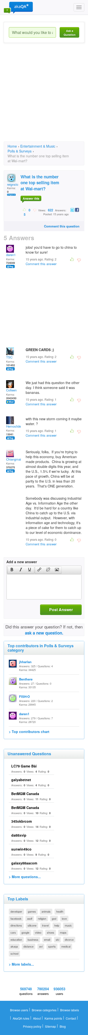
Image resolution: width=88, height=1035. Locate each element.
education (16, 939)
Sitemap (50, 1026)
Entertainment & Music (37, 146)
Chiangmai (13, 459)
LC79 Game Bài (24, 766)
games (32, 911)
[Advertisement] (44, 96)
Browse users (19, 1010)
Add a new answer (21, 561)
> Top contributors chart (29, 731)
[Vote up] (24, 210)
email (47, 939)
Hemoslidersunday (19, 426)
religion (42, 918)
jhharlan (25, 661)
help (56, 925)
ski (57, 939)
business (33, 939)
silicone (32, 925)
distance (28, 946)
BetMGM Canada (25, 793)
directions (16, 925)
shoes (50, 932)
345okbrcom (21, 821)
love (64, 918)
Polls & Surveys (20, 151)
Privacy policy (32, 1026)
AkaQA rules (21, 1018)
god (54, 918)
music (68, 925)
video (38, 932)
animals (46, 911)
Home (12, 146)
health (59, 911)
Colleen (11, 390)
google (25, 932)
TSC (9, 357)
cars (13, 932)
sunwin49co (21, 849)
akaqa (14, 946)
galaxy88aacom (24, 863)
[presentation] (12, 570)
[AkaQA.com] (18, 7)
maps (63, 932)
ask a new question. (44, 633)
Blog (63, 1026)
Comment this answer (41, 263)
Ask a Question (70, 32)
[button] (11, 570)
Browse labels (69, 1010)
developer (16, 911)
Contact (71, 1018)
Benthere (26, 679)
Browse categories (44, 1010)
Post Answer (61, 609)
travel (45, 925)
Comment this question (61, 226)
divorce (69, 939)
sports (52, 946)
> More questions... (25, 876)
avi (41, 946)
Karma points (53, 1018)
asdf (29, 918)
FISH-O (24, 696)
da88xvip (18, 835)
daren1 (11, 254)
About (37, 1018)
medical (65, 946)
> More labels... (21, 964)
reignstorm (14, 184)
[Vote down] (35, 210)
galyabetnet (21, 779)
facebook (16, 918)
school (14, 953)
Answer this (31, 198)
